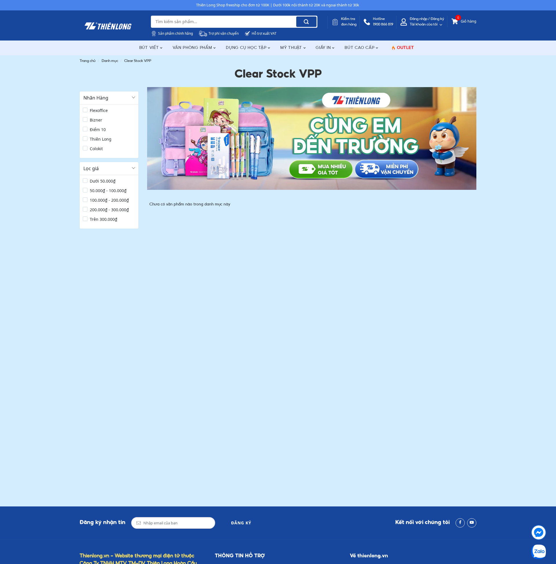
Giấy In (324, 48)
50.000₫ (103, 181)
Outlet (405, 48)
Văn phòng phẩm (193, 48)
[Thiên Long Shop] (108, 26)
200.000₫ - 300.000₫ (109, 209)
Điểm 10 (98, 129)
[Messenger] (539, 532)
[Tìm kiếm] (306, 21)
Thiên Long (100, 139)
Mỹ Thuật (291, 48)
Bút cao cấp (360, 48)
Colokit (96, 148)
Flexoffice (99, 110)
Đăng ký (241, 523)
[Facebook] (460, 523)
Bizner (96, 120)
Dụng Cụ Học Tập (247, 48)
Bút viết (149, 48)
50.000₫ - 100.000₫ (108, 190)
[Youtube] (471, 523)
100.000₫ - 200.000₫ (109, 200)
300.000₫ (103, 219)
